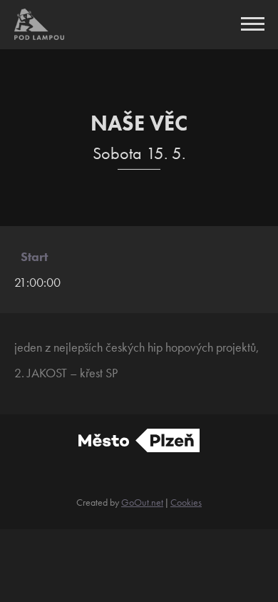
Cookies (186, 502)
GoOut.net (142, 502)
